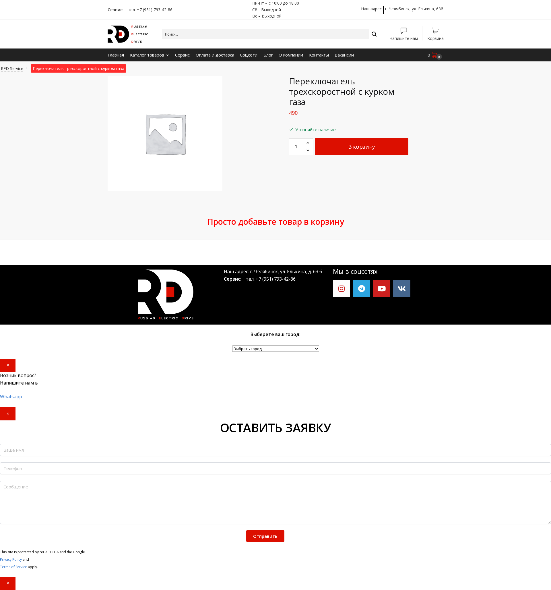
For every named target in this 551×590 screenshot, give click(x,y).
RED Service (12, 68)
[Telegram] (361, 288)
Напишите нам (403, 38)
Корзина (435, 38)
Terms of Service (13, 566)
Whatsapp (11, 396)
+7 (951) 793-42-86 (276, 279)
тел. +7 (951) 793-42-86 (148, 9)
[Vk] (401, 288)
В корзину (361, 146)
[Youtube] (381, 288)
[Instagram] (341, 288)
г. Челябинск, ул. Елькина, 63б (414, 8)
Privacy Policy (11, 559)
